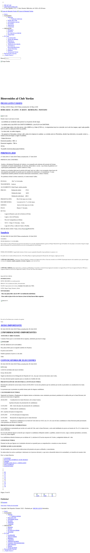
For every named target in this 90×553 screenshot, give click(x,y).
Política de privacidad (12, 505)
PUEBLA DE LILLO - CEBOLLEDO (15, 463)
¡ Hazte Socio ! (8, 55)
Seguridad (11, 34)
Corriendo (11, 27)
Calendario (11, 42)
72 (5, 477)
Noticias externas (16, 19)
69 (5, 472)
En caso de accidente (14, 33)
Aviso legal (4, 505)
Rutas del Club (12, 20)
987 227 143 (7, 5)
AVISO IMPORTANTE (11, 325)
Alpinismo (11, 25)
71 (5, 475)
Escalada (11, 23)
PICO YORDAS (9, 464)
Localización (12, 38)
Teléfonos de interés (14, 44)
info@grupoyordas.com (10, 6)
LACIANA (7, 458)
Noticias (10, 17)
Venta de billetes (13, 39)
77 (5, 485)
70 (5, 473)
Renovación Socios (10, 53)
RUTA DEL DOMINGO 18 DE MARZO (16, 459)
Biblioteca (11, 41)
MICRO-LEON (37, 508)
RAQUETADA (8, 466)
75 (5, 481)
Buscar (3, 58)
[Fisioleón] (4, 502)
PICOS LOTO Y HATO (11, 103)
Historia (10, 50)
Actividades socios (13, 22)
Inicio (6, 14)
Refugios (10, 30)
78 (5, 486)
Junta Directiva (12, 49)
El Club (6, 36)
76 (5, 483)
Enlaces (10, 31)
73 (5, 478)
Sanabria (5, 232)
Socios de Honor (13, 52)
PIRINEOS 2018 (8, 153)
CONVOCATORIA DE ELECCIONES (18, 360)
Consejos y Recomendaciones (14, 46)
